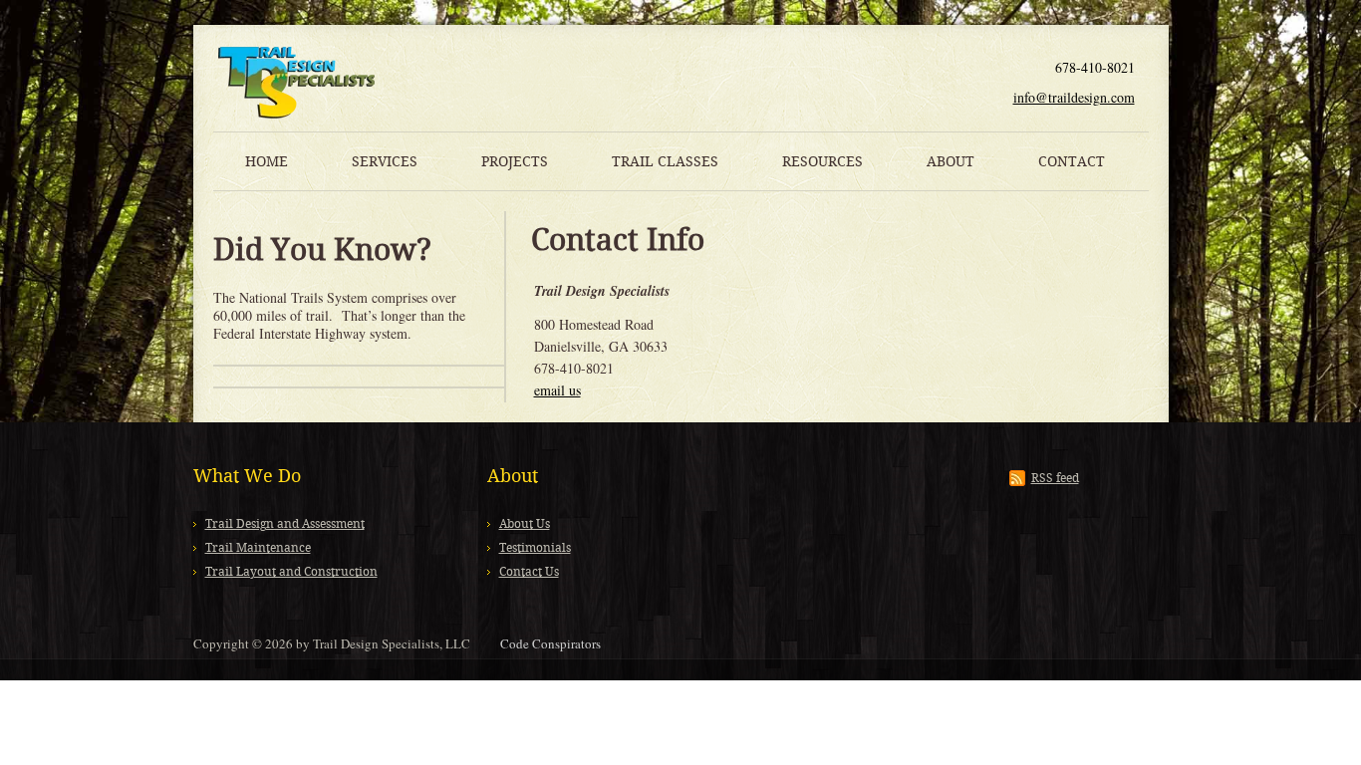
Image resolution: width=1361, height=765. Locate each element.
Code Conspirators (550, 643)
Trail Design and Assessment (285, 524)
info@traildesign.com (1074, 97)
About (950, 161)
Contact (1071, 161)
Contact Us (529, 572)
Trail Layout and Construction (291, 572)
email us (557, 390)
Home (266, 161)
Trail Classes (665, 161)
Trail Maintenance (258, 548)
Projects (514, 161)
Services (384, 161)
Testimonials (535, 548)
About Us (524, 524)
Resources (822, 161)
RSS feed (1055, 478)
